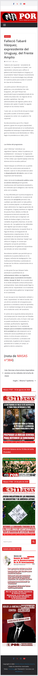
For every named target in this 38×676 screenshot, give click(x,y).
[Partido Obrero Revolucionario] (19, 13)
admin (16, 61)
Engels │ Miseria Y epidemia (23, 381)
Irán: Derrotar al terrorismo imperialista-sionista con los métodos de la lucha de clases (19, 373)
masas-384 (7, 36)
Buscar (33, 542)
